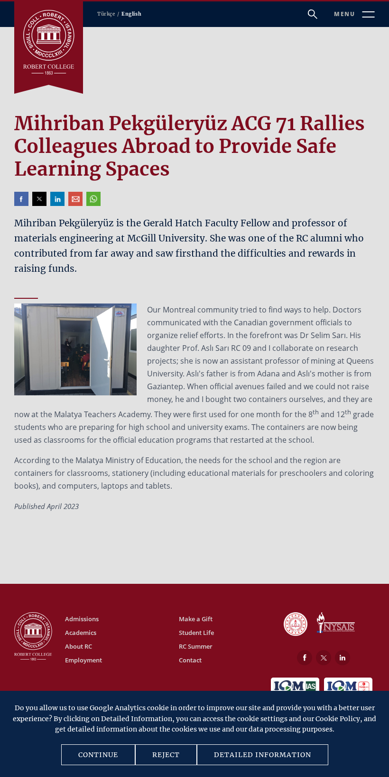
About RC (78, 646)
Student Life (196, 632)
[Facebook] (304, 657)
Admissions (82, 619)
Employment (83, 660)
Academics (80, 632)
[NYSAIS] (336, 623)
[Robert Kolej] (48, 42)
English (131, 14)
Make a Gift (196, 619)
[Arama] (312, 14)
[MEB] (295, 625)
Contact (190, 660)
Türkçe (106, 14)
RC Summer (196, 646)
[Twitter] (323, 657)
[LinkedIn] (342, 657)
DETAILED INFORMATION (262, 754)
